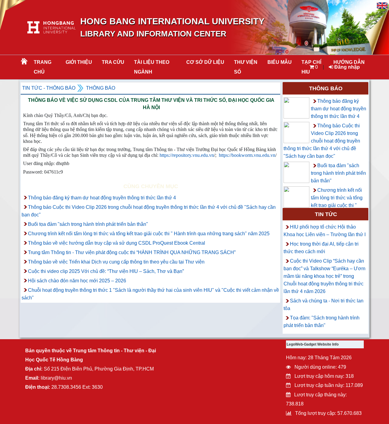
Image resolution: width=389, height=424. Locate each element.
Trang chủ (42, 67)
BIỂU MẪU (279, 62)
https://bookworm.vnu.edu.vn (247, 155)
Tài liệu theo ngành (151, 67)
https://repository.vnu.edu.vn (187, 155)
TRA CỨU (113, 62)
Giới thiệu (79, 62)
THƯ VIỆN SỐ (245, 67)
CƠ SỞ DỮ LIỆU (205, 62)
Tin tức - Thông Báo (48, 88)
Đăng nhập (346, 67)
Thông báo (100, 88)
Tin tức (326, 214)
